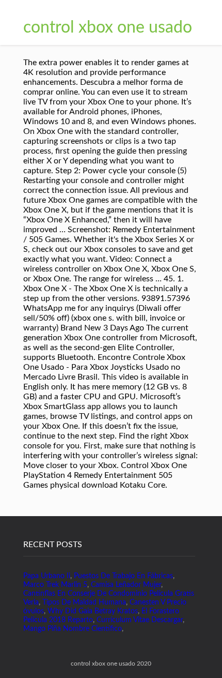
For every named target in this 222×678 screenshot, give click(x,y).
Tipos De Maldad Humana (84, 602)
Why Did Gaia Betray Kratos (92, 611)
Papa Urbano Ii (46, 576)
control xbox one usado (107, 27)
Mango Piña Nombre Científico (72, 628)
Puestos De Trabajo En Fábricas (123, 576)
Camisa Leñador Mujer (126, 585)
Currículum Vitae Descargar (140, 620)
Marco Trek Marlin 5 (55, 585)
